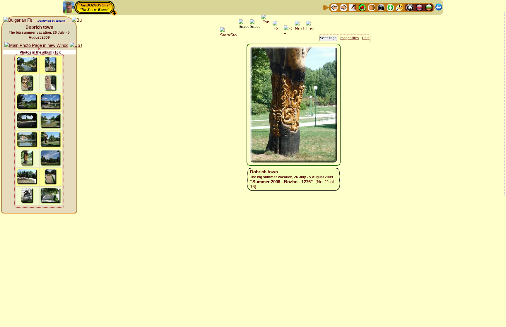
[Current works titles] (371, 7)
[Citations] (362, 7)
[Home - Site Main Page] (409, 7)
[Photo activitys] (380, 7)
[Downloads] (390, 7)
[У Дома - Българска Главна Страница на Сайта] (428, 7)
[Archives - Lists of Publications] (352, 7)
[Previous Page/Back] (334, 7)
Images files (349, 38)
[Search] (399, 7)
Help (366, 38)
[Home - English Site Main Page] (419, 7)
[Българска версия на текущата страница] (18, 20)
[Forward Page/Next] (343, 7)
